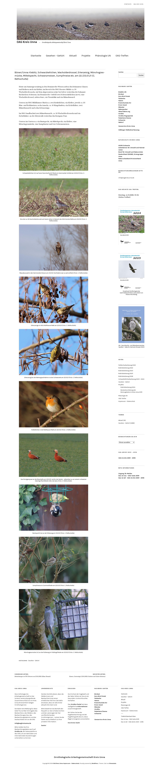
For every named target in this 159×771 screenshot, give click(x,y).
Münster (121, 107)
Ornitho (121, 114)
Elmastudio (112, 763)
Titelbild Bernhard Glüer (128, 716)
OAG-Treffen (122, 55)
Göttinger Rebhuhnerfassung (128, 130)
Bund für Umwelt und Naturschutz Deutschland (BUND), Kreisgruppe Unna (130, 154)
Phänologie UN (103, 55)
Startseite (127, 4)
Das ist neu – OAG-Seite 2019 (130, 719)
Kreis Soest (122, 105)
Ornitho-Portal (76, 704)
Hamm (120, 101)
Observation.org (124, 111)
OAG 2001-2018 (138, 4)
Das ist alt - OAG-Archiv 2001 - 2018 (131, 478)
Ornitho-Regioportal (125, 116)
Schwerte (121, 120)
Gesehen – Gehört (55, 55)
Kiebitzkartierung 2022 (125, 368)
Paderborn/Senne (124, 118)
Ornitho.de (18, 731)
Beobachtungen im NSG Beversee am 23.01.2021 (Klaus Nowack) (33, 675)
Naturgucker (123, 109)
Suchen (120, 72)
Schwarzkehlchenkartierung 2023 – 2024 (131, 379)
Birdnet (121, 94)
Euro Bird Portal (124, 96)
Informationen (82, 706)
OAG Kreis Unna (27, 42)
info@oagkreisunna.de (23, 723)
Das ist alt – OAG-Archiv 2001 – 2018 (132, 722)
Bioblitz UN (122, 92)
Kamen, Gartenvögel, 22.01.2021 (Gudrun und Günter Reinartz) (87, 675)
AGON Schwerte (124, 145)
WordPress (95, 763)
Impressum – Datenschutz (126, 401)
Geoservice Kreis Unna (126, 126)
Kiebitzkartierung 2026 (125, 376)
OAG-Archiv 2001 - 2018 (126, 458)
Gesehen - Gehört (33, 660)
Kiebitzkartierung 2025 (125, 373)
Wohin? (121, 122)
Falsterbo (121, 98)
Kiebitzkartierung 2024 (128, 387)
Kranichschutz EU (124, 103)
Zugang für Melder (125, 473)
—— (122, 713)
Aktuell (73, 55)
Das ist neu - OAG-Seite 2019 (128, 476)
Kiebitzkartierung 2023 (125, 370)
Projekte (86, 55)
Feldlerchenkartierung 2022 (127, 365)
